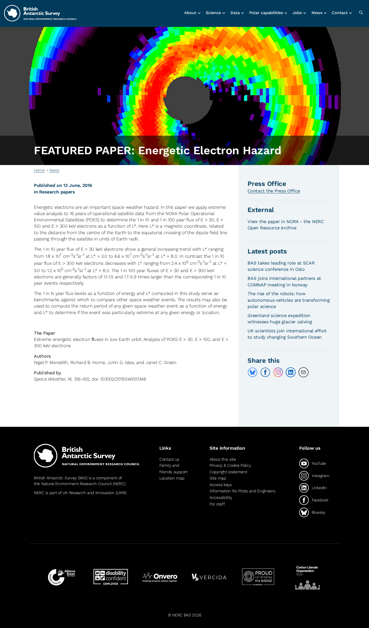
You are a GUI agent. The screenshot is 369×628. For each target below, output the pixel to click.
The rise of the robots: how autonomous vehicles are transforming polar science (289, 300)
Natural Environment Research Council (76, 483)
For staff (217, 504)
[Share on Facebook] (265, 372)
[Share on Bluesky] (253, 372)
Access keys (221, 484)
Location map (171, 478)
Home (39, 170)
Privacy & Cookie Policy (230, 465)
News (54, 170)
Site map (218, 478)
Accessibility (221, 497)
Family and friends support (173, 468)
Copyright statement (228, 471)
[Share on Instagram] (278, 372)
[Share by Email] (303, 372)
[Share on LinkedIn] (291, 372)
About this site (223, 459)
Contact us (169, 459)
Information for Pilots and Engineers (242, 491)
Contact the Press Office (274, 190)
